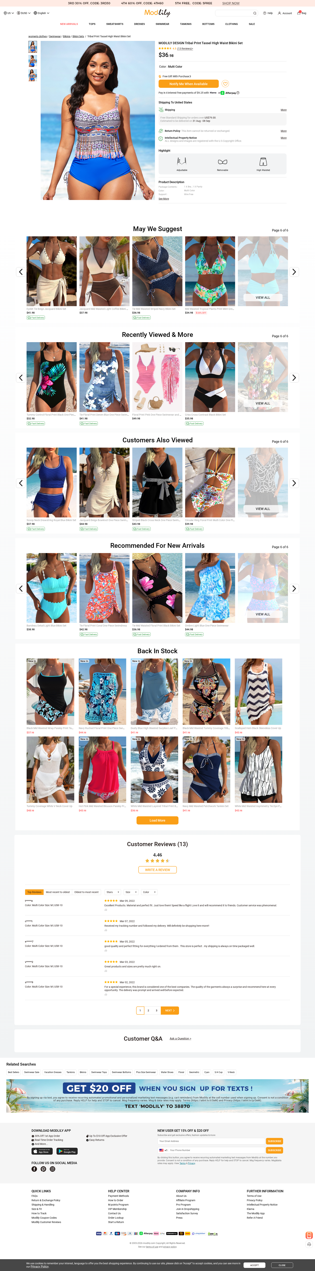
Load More (157, 820)
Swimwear (55, 36)
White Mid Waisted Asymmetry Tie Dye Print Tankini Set (265, 806)
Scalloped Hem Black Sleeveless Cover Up (258, 728)
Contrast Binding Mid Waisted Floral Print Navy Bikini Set (217, 308)
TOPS (92, 24)
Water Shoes (167, 1072)
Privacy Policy (254, 1200)
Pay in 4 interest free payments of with (190, 92)
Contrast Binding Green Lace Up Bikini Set (50, 520)
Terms (183, 1163)
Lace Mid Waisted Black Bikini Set (98, 308)
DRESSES (139, 24)
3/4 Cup (219, 1072)
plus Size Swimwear (146, 1072)
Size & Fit (37, 1209)
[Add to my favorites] (225, 83)
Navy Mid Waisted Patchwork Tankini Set (206, 806)
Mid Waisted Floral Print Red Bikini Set (259, 520)
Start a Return (116, 1222)
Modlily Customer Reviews (46, 1222)
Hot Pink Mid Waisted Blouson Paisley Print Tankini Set (109, 806)
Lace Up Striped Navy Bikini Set (202, 520)
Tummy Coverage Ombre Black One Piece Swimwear (214, 414)
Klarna (250, 1209)
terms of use (152, 1247)
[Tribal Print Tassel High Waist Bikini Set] (98, 120)
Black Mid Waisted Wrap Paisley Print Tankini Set (54, 728)
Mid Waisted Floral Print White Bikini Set (260, 308)
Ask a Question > (180, 1038)
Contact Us (114, 1213)
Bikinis (66, 36)
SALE (252, 24)
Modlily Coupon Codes (44, 1217)
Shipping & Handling (43, 1204)
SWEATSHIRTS (114, 24)
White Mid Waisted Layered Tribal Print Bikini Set (158, 806)
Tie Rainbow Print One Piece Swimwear (101, 520)
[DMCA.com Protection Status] (213, 1234)
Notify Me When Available (189, 84)
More (284, 109)
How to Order (115, 1200)
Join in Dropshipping (187, 1209)
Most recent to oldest (58, 892)
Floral (181, 1072)
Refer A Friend (255, 1217)
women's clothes (37, 36)
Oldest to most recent (86, 892)
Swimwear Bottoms (121, 1072)
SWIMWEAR (162, 24)
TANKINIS (185, 24)
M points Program (118, 1204)
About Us (181, 1195)
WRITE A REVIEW (157, 870)
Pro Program (183, 1204)
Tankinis (71, 1072)
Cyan (206, 1072)
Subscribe (274, 1141)
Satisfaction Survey (187, 1213)
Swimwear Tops (99, 1072)
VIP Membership (117, 1209)
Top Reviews (34, 892)
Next (168, 1010)
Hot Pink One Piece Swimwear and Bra (48, 625)
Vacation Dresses (52, 1072)
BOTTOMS (208, 24)
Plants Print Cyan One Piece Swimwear (154, 625)
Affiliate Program (185, 1200)
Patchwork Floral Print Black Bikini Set (206, 625)
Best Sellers (13, 1072)
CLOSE (282, 1265)
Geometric (194, 1072)
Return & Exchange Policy (46, 1200)
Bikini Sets (78, 36)
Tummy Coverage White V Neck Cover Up (49, 806)
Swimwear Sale (31, 1072)
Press (179, 1217)
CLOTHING (231, 24)
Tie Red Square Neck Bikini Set (96, 625)
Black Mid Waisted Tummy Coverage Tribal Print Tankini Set (216, 728)
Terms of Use (254, 1195)
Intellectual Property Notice (262, 1204)
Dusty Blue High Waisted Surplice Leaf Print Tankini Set (161, 728)
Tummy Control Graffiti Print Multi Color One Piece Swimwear (61, 414)
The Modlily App (256, 1213)
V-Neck (231, 1072)
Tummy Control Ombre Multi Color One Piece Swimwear (269, 414)
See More (164, 198)
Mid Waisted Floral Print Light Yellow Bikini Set (52, 308)
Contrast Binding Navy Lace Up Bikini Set (155, 520)
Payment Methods (118, 1195)
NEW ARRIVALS (69, 24)
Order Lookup (116, 1217)
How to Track (39, 1213)
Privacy (191, 1163)
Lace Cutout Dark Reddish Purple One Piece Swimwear (268, 625)
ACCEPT (254, 1265)
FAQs (35, 1195)
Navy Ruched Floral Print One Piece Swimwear (105, 728)
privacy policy (169, 1247)
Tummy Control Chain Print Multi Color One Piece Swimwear (166, 414)
